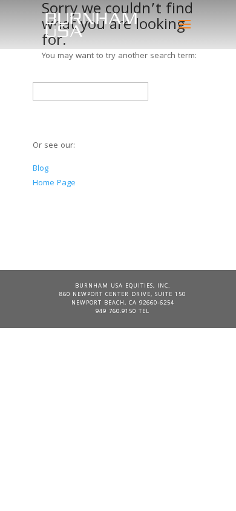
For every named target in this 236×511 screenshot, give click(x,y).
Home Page (54, 183)
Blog (40, 169)
